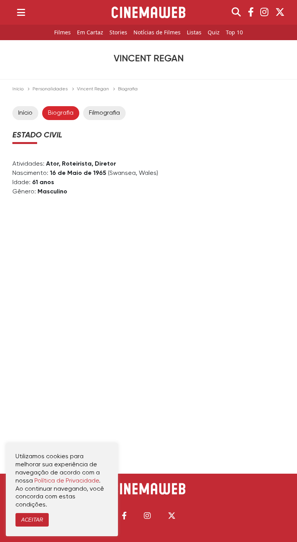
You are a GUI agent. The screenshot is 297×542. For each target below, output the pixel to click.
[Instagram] (264, 12)
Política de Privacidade (66, 481)
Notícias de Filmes (157, 33)
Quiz (214, 33)
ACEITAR (32, 520)
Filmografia (104, 113)
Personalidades (50, 89)
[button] (124, 515)
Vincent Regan (93, 89)
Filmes (62, 33)
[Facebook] (251, 12)
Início (18, 89)
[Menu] (21, 12)
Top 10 (234, 33)
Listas (194, 33)
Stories (118, 33)
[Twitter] (280, 12)
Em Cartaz (90, 33)
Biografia (60, 113)
